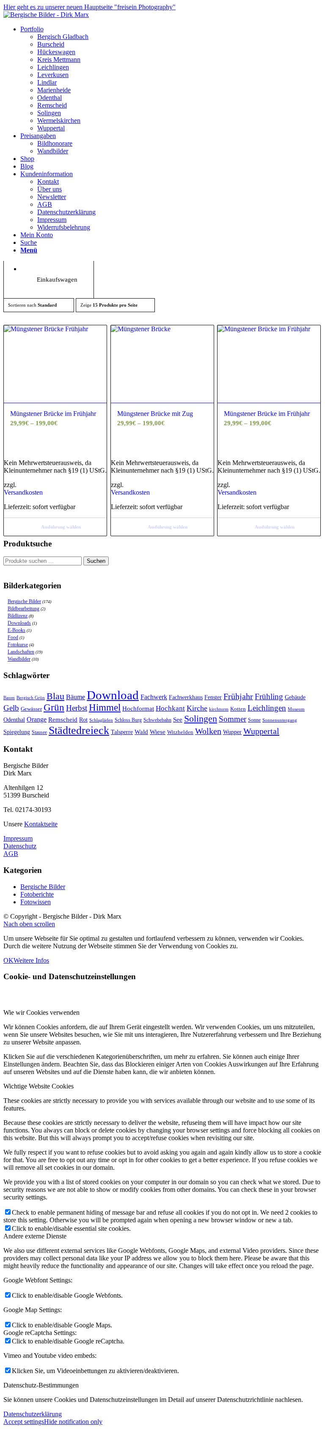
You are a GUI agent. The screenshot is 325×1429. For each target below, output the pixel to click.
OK (8, 960)
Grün (54, 707)
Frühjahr (238, 696)
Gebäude (295, 697)
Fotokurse (18, 645)
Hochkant (170, 708)
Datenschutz (19, 846)
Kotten (238, 709)
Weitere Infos (31, 960)
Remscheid (62, 719)
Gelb (11, 707)
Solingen (200, 718)
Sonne (254, 720)
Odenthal (14, 720)
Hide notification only (73, 1421)
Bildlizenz (18, 616)
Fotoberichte (37, 894)
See (177, 719)
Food (13, 637)
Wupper (232, 731)
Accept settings (23, 1421)
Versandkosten (23, 492)
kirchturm (219, 709)
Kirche (197, 708)
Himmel (105, 707)
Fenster (213, 697)
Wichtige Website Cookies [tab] (38, 1086)
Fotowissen (35, 902)
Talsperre (122, 732)
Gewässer (31, 709)
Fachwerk (153, 697)
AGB (10, 853)
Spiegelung (16, 732)
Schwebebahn (157, 720)
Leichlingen (267, 707)
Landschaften (21, 652)
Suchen (96, 561)
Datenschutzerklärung (32, 1414)
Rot (83, 720)
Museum (296, 709)
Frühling (269, 696)
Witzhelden (180, 732)
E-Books (16, 630)
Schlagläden (101, 720)
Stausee (39, 732)
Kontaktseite (41, 824)
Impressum (18, 838)
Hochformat (138, 708)
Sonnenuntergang (279, 720)
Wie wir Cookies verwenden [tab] (41, 1012)
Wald (141, 731)
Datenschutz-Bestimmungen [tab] (41, 1385)
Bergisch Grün (31, 697)
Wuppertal (261, 731)
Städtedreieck (79, 730)
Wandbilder (19, 659)
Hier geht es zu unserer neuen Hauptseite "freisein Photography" (89, 7)
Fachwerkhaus (186, 697)
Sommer (232, 718)
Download (113, 695)
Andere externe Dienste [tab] (34, 1236)
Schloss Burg (128, 720)
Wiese (157, 731)
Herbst (76, 707)
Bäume (75, 697)
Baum (9, 697)
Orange (37, 719)
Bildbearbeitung (23, 609)
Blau (55, 696)
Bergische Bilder (24, 601)
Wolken (208, 731)
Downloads (19, 623)
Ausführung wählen (61, 526)
